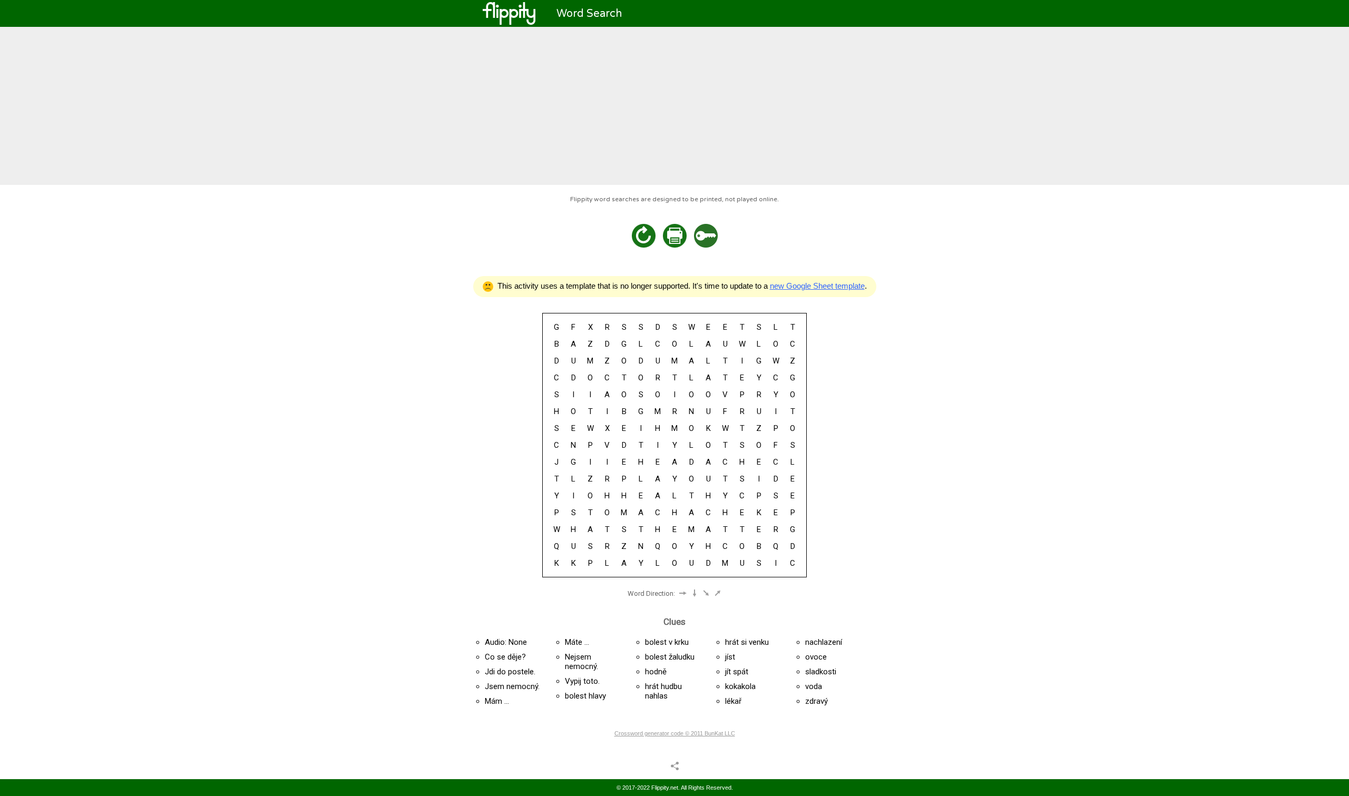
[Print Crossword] (675, 236)
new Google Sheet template (817, 285)
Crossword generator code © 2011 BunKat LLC (674, 733)
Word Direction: (651, 593)
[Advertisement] (674, 106)
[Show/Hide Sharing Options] (675, 765)
